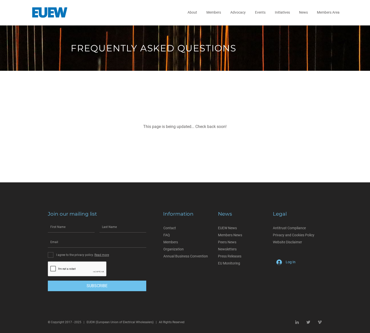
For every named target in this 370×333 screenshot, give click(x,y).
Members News (230, 235)
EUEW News (227, 228)
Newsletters (227, 249)
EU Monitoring (229, 263)
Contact (169, 228)
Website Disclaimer (287, 242)
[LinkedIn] (297, 322)
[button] (193, 12)
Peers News (227, 242)
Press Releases (229, 256)
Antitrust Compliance (289, 228)
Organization (173, 249)
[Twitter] (308, 322)
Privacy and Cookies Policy (293, 235)
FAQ (166, 235)
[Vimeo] (319, 322)
